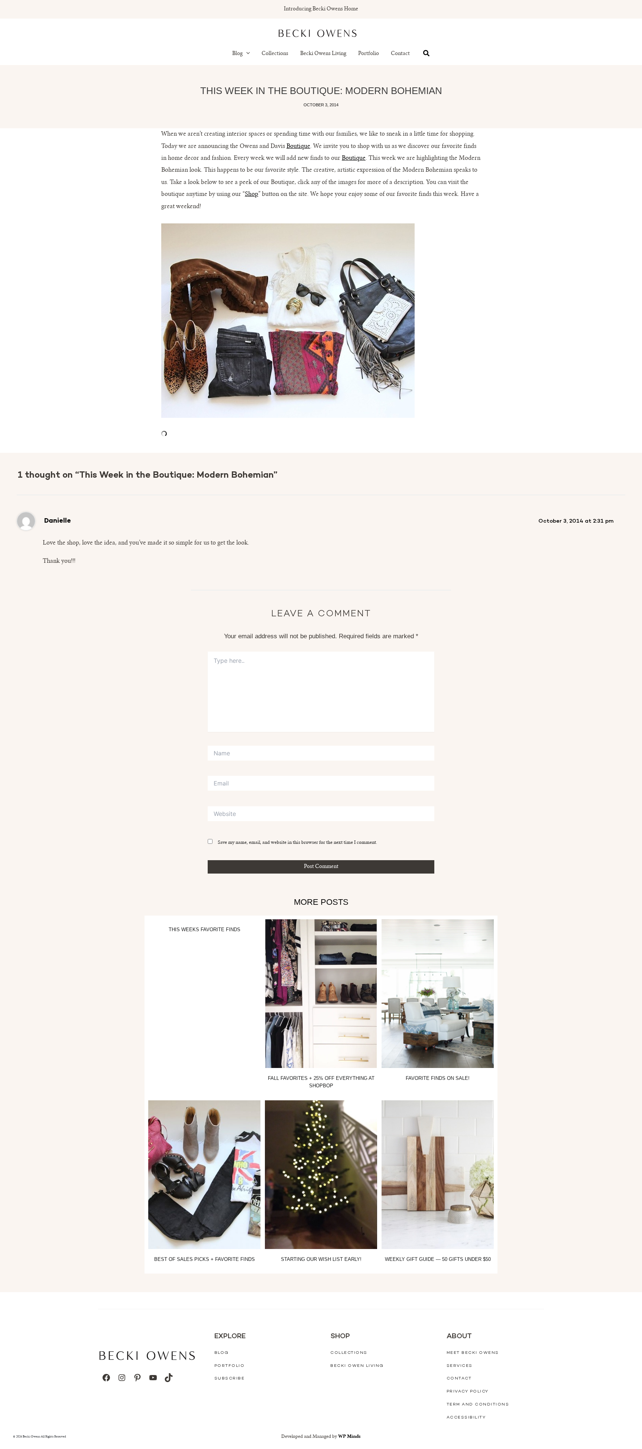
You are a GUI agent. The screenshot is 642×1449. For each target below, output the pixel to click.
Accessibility (466, 1417)
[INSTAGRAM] (121, 1377)
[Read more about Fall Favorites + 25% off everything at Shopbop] (321, 993)
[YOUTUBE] (153, 1377)
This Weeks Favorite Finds (204, 929)
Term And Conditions (478, 1404)
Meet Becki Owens (473, 1352)
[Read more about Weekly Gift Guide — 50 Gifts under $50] (438, 1174)
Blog (237, 54)
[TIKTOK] (168, 1377)
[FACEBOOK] (106, 1377)
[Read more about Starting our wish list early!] (321, 1174)
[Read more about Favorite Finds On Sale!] (438, 993)
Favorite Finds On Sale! (438, 1078)
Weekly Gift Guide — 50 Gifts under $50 (438, 1259)
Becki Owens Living (323, 54)
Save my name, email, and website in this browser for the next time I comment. (297, 842)
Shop (251, 194)
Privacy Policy (468, 1391)
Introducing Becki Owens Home (321, 9)
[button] (246, 54)
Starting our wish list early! (321, 1259)
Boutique (298, 146)
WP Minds (349, 1436)
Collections (275, 54)
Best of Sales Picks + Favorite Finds (204, 1259)
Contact (400, 54)
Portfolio (368, 54)
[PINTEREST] (137, 1377)
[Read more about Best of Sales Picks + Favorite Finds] (204, 1174)
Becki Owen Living (357, 1366)
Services (460, 1366)
